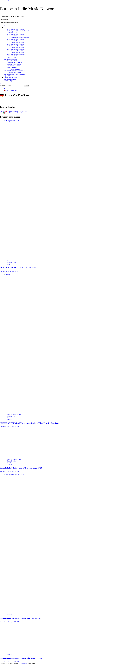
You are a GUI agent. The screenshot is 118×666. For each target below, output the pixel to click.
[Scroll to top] (0, 665)
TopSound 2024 (12, 41)
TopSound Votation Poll (14, 72)
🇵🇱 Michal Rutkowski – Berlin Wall (13, 111)
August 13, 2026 (14, 622)
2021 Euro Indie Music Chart (15, 46)
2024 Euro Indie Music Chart (15, 39)
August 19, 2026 (14, 271)
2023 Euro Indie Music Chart (15, 42)
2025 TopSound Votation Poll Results (18, 37)
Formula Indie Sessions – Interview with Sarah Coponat (21, 658)
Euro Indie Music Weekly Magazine (14, 74)
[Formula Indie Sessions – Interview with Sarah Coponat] (17, 651)
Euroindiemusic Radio (10, 59)
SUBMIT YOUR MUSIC (11, 61)
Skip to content (4, 1)
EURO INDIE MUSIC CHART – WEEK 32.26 (18, 268)
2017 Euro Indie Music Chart (15, 52)
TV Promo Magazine (13, 69)
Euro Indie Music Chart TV (12, 77)
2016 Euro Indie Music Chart (15, 54)
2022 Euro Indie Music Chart (15, 44)
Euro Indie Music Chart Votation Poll (14, 71)
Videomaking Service (13, 66)
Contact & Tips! (8, 81)
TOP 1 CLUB (11, 57)
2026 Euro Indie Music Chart (15, 29)
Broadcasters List (12, 67)
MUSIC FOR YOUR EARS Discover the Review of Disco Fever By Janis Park (29, 423)
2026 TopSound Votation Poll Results (18, 31)
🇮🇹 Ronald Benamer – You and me (12, 113)
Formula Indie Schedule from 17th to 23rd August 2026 (21, 468)
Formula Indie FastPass (14, 64)
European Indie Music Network (28, 8)
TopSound (7, 76)
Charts (5, 27)
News (9, 264)
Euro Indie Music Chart (14, 261)
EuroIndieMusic (5, 271)
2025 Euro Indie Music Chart (15, 34)
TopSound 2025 (12, 36)
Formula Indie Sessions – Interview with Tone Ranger (20, 618)
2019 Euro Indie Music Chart (15, 49)
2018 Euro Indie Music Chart (15, 51)
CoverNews (23, 663)
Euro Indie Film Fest (10, 79)
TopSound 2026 (12, 32)
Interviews (10, 615)
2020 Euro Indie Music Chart (15, 47)
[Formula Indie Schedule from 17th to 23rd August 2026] (17, 456)
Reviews (9, 419)
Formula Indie (8, 26)
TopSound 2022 (12, 56)
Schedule (10, 464)
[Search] (0, 84)
